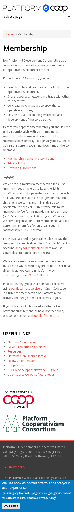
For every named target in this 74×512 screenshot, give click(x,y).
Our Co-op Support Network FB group (32, 370)
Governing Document (21, 168)
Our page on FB (18, 365)
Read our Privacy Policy (41, 498)
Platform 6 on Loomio (22, 342)
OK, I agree (11, 505)
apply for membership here (33, 248)
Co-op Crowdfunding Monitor (26, 347)
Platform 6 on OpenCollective (27, 356)
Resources (14, 351)
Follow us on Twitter (21, 361)
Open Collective (39, 275)
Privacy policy (16, 467)
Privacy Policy (16, 163)
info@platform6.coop (45, 316)
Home (10, 34)
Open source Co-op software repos (31, 374)
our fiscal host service (25, 288)
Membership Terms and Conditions (30, 159)
